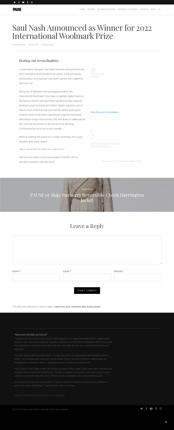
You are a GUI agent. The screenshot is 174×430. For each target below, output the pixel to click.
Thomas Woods (20, 45)
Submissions (48, 395)
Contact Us (60, 395)
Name (16, 271)
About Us (17, 395)
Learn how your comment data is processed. (77, 306)
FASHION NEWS (48, 45)
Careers (37, 395)
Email (67, 271)
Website (118, 271)
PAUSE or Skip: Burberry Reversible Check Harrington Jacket (87, 195)
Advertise (28, 395)
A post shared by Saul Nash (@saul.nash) (121, 161)
